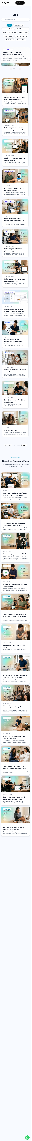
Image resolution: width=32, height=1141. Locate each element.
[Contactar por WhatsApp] (27, 1138)
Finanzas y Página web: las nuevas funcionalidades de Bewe (14, 311)
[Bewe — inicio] (5, 3)
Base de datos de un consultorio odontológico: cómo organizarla (13, 342)
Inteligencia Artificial (8, 28)
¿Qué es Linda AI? (10, 430)
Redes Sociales (8, 36)
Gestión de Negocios (21, 36)
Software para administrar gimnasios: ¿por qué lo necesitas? (13, 251)
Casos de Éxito (21, 39)
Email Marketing (23, 32)
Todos (9, 25)
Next (24, 445)
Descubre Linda (15, 60)
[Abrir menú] (27, 3)
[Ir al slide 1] (14, 68)
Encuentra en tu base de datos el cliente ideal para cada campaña (15, 372)
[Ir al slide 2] (16, 68)
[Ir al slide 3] (17, 68)
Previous (8, 445)
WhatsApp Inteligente (22, 28)
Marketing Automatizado (9, 32)
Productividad (10, 39)
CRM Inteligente (19, 25)
